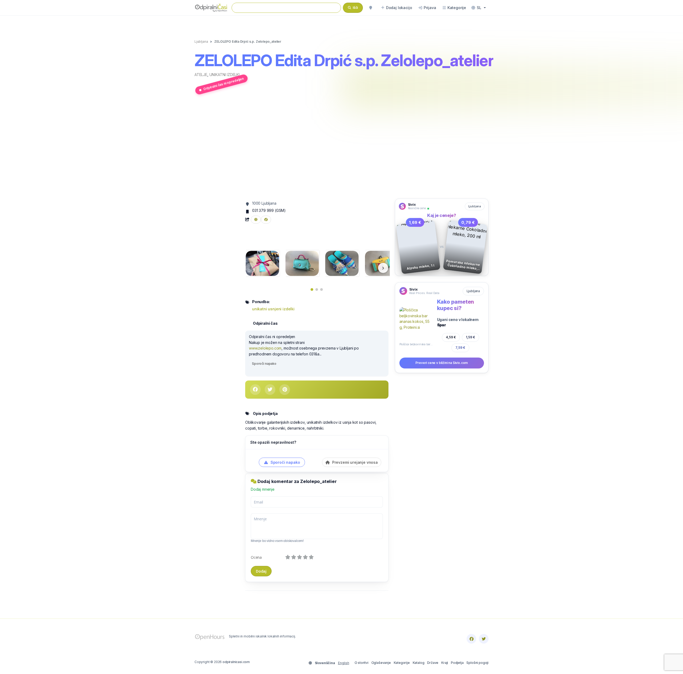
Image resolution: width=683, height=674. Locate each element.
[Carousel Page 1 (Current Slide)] (312, 289)
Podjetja (457, 663)
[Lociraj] (371, 8)
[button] (479, 8)
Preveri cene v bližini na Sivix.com (441, 363)
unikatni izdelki (224, 74)
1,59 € (470, 337)
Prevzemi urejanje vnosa (354, 462)
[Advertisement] (341, 147)
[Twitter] (484, 639)
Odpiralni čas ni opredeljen (223, 83)
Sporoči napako (264, 364)
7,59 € (460, 348)
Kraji (444, 663)
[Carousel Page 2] (316, 289)
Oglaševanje (381, 663)
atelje (200, 74)
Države (432, 663)
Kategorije (402, 663)
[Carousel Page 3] (321, 289)
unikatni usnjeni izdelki (273, 309)
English (343, 663)
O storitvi (361, 663)
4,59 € (451, 337)
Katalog (418, 663)
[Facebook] (471, 639)
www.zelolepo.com (265, 348)
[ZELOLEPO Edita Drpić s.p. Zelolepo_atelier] (262, 263)
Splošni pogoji (477, 663)
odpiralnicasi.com (236, 662)
